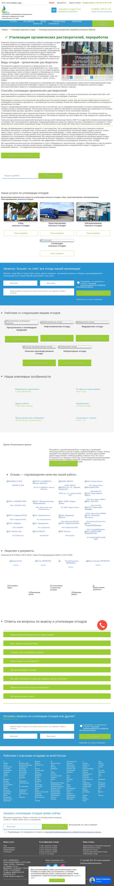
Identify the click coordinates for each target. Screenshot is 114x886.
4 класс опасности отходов (48, 852)
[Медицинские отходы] (92, 322)
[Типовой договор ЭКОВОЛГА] (71, 563)
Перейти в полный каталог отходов (87, 176)
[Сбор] (21, 211)
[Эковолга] (6, 12)
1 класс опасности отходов (48, 846)
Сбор (5, 846)
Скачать (15, 565)
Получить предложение (93, 293)
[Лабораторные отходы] (74, 347)
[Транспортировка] (57, 211)
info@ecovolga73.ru (70, 9)
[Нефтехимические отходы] (57, 322)
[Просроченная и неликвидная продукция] (21, 322)
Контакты (54, 24)
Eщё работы (63, 463)
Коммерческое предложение (68, 11)
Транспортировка (9, 848)
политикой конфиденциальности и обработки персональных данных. (91, 285)
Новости (37, 24)
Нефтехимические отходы (91, 848)
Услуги (13, 21)
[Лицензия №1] (16, 561)
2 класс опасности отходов (48, 848)
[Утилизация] (57, 240)
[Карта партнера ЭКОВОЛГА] (98, 561)
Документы (61, 3)
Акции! (51, 3)
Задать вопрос (75, 3)
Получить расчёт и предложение (20, 155)
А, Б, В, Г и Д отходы (46, 854)
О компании (59, 21)
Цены (43, 21)
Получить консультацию (55, 827)
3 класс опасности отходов (48, 850)
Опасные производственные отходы (95, 852)
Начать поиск (50, 176)
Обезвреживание (9, 850)
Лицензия (77, 21)
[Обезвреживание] (93, 211)
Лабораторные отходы (90, 854)
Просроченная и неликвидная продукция (97, 846)
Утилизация (7, 852)
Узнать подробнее (21, 233)
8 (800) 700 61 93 (101, 9)
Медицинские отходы (90, 850)
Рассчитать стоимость (103, 23)
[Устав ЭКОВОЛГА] (43, 561)
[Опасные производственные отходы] (39, 347)
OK (57, 880)
